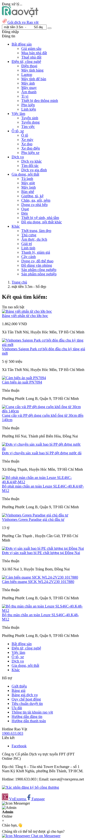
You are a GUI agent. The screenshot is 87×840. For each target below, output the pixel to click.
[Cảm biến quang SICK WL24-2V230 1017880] (40, 577)
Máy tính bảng (32, 70)
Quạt (25, 209)
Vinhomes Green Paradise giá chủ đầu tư (33, 519)
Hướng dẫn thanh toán (29, 721)
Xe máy (27, 140)
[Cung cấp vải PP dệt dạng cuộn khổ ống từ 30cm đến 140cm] (43, 411)
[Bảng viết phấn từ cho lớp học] (27, 311)
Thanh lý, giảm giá (35, 252)
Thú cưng (28, 235)
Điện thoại (29, 66)
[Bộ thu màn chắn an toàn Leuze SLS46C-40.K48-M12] (43, 611)
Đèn (24, 213)
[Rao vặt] (20, 16)
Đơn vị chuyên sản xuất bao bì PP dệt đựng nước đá (41, 453)
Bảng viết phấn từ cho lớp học (25, 316)
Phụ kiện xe (30, 153)
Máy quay (29, 88)
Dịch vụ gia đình (34, 170)
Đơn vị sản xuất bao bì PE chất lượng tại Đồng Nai (41, 553)
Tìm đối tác (30, 166)
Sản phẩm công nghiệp (38, 270)
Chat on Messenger (45, 836)
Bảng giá (18, 690)
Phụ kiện (28, 105)
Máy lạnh (28, 187)
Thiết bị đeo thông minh (39, 101)
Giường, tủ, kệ (32, 196)
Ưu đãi (17, 708)
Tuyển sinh (29, 118)
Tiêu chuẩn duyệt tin (27, 703)
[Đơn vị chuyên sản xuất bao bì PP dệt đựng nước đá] (43, 449)
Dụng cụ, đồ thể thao (37, 261)
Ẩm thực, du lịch (34, 239)
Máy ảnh (28, 83)
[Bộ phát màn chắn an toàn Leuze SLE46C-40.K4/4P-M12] (43, 482)
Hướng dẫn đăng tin (27, 716)
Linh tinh (28, 248)
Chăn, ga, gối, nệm (35, 200)
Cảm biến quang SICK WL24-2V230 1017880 (38, 582)
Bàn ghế (27, 192)
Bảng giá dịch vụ (25, 695)
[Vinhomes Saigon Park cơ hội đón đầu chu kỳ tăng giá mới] (43, 345)
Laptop (26, 75)
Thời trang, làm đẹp (36, 231)
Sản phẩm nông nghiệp (39, 274)
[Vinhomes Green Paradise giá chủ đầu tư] (35, 515)
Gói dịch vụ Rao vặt (22, 22)
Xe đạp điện (30, 148)
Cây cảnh (28, 257)
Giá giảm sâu (31, 48)
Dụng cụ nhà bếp (34, 205)
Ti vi (24, 96)
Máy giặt (28, 183)
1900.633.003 (12, 733)
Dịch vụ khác (31, 161)
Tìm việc (28, 127)
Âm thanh (28, 92)
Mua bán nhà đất (34, 53)
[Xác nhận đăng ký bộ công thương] (30, 787)
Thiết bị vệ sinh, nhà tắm (40, 218)
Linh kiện (28, 109)
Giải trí (26, 244)
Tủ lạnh (27, 179)
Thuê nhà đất (31, 57)
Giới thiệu (19, 686)
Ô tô (24, 135)
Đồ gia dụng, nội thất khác (41, 222)
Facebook (19, 746)
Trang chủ (19, 282)
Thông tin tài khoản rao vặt (32, 712)
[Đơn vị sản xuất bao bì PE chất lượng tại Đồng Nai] (43, 548)
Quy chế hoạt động (26, 699)
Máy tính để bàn (33, 79)
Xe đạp (26, 144)
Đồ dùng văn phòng (36, 265)
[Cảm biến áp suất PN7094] (24, 378)
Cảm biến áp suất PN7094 (22, 382)
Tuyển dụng (30, 122)
